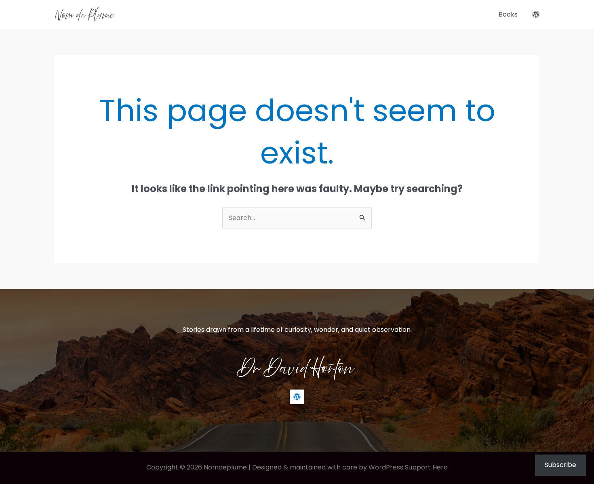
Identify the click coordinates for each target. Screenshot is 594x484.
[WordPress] (535, 14)
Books (508, 14)
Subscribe (560, 464)
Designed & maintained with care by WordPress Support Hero (350, 467)
